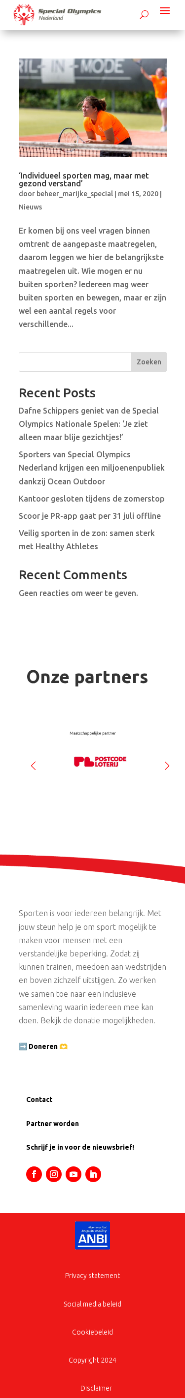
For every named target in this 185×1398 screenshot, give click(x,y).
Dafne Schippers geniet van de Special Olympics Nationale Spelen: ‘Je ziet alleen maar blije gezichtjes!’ (89, 424)
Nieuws (30, 207)
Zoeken (149, 362)
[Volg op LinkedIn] (93, 1174)
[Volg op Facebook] (34, 1174)
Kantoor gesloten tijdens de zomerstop (92, 498)
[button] (167, 762)
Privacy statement (92, 1275)
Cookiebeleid (92, 1332)
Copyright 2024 (92, 1360)
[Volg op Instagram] (54, 1174)
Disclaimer (96, 1388)
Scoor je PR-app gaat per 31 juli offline (90, 515)
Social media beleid (92, 1304)
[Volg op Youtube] (73, 1174)
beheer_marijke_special (75, 194)
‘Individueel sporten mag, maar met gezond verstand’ (84, 179)
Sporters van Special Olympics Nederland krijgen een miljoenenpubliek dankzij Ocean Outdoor (92, 467)
